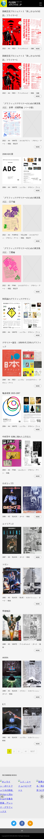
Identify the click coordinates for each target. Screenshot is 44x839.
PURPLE (15, 235)
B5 (9, 285)
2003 (4, 470)
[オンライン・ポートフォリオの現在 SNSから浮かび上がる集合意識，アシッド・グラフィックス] (6, 797)
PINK (14, 285)
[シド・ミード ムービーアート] (25, 786)
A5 (9, 516)
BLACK (14, 516)
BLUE (22, 597)
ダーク (22, 516)
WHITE (14, 141)
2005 (4, 332)
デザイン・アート (34, 187)
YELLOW (24, 235)
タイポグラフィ (24, 141)
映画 (28, 516)
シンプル (22, 187)
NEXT (33, 751)
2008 (4, 187)
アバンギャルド (23, 48)
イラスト (23, 691)
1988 (4, 644)
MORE (38, 49)
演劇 (32, 48)
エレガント (22, 470)
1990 (4, 516)
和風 (32, 93)
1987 (4, 557)
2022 (4, 48)
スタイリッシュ (31, 597)
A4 (9, 48)
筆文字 (15, 144)
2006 (4, 426)
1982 (4, 597)
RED (13, 48)
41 (26, 751)
